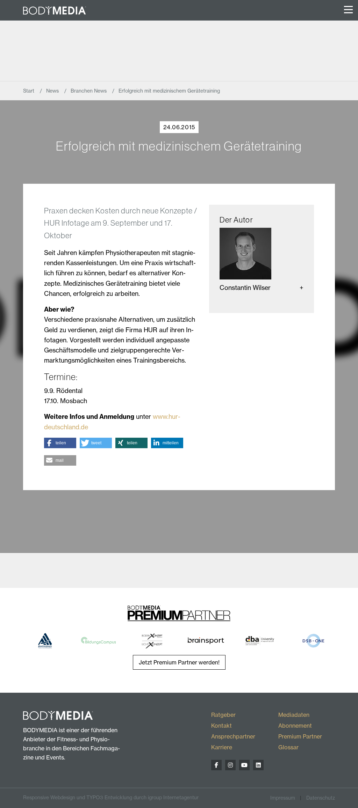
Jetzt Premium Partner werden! (179, 662)
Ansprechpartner (233, 736)
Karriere (221, 747)
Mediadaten (293, 714)
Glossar (288, 747)
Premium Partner (300, 736)
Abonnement (295, 725)
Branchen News (89, 91)
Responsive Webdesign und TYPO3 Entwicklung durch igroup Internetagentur (111, 797)
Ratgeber (223, 714)
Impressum (282, 798)
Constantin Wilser (245, 288)
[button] (60, 443)
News (53, 91)
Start (29, 91)
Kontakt (221, 725)
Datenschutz (320, 798)
